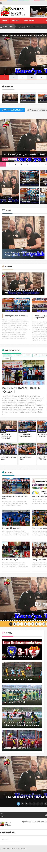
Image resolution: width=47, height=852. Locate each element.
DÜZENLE (5, 839)
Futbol (4, 20)
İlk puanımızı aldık (39, 528)
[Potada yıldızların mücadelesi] (29, 204)
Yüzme (7, 358)
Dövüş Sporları (18, 355)
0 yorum (13, 159)
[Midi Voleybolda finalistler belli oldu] (29, 186)
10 (44, 624)
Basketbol (16, 20)
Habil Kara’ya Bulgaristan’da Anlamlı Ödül (6, 436)
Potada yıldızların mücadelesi (16, 316)
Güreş (28, 355)
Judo (36, 355)
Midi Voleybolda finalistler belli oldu (26, 435)
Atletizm (7, 355)
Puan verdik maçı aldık (11, 528)
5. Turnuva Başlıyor (10, 560)
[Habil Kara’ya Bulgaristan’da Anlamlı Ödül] (9, 204)
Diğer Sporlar (29, 20)
